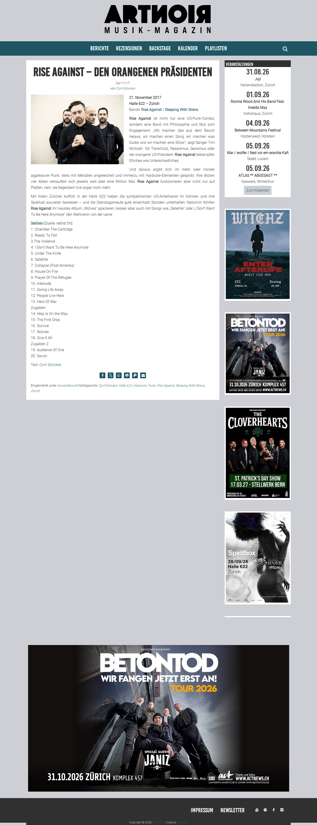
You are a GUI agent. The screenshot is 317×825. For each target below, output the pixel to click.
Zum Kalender (257, 190)
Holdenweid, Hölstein (258, 128)
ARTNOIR (158, 822)
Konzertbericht (67, 385)
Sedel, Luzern (258, 151)
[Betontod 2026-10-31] (258, 392)
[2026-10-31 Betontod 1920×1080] (158, 790)
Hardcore (140, 385)
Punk (151, 385)
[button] (102, 375)
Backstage (160, 48)
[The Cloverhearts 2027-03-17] (258, 496)
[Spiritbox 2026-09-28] (258, 601)
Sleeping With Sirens (190, 385)
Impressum (202, 810)
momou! (182, 822)
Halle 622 (125, 385)
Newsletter (232, 810)
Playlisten (216, 48)
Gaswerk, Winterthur (258, 174)
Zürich (35, 391)
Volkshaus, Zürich (258, 103)
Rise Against (165, 385)
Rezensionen (129, 48)
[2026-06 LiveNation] (258, 297)
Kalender (188, 48)
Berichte (99, 48)
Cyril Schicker (50, 365)
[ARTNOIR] (158, 35)
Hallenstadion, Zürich (257, 77)
